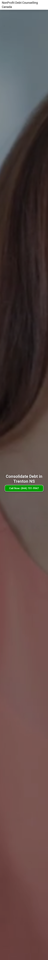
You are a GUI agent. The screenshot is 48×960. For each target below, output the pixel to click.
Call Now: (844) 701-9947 (24, 488)
